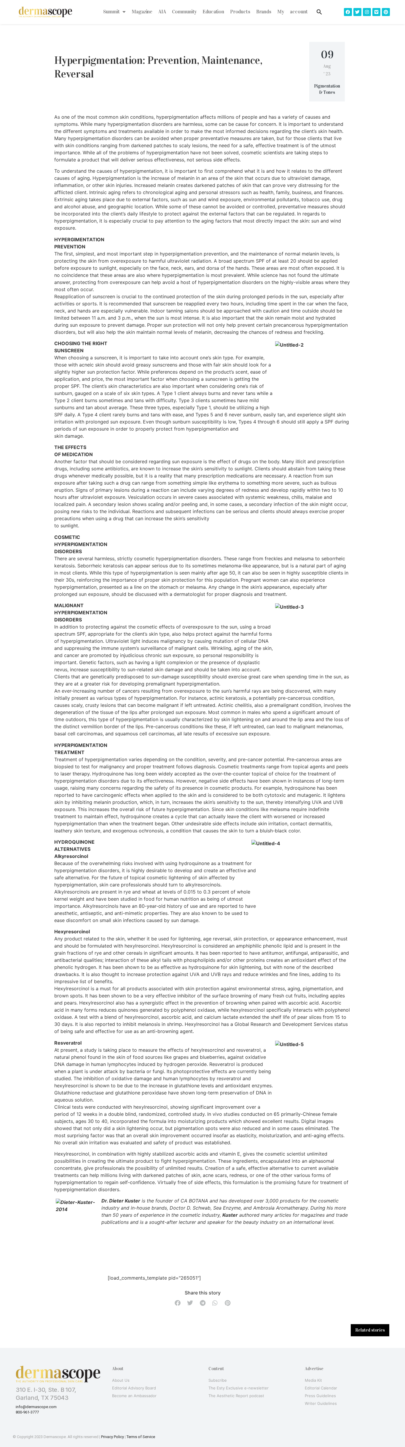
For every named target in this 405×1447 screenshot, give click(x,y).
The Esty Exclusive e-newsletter (238, 1388)
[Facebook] (348, 12)
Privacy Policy (112, 1437)
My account (292, 12)
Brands (263, 12)
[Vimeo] (376, 12)
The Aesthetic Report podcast (236, 1395)
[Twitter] (357, 12)
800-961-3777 (27, 1412)
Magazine (142, 12)
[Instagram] (367, 12)
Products (240, 12)
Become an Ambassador (134, 1395)
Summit (111, 12)
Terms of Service (141, 1437)
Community (184, 12)
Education (213, 12)
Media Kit (313, 1380)
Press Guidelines (320, 1395)
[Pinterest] (386, 12)
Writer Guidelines (321, 1403)
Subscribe (217, 1380)
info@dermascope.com (36, 1407)
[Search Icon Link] (319, 11)
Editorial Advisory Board (134, 1388)
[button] (177, 1303)
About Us (121, 1380)
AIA (162, 12)
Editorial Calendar (321, 1388)
